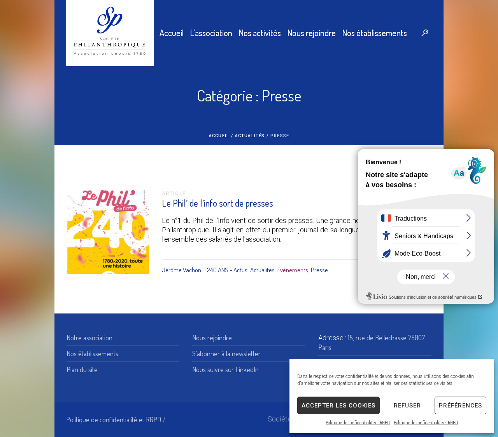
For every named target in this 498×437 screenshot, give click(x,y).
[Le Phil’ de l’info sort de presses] (108, 232)
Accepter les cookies (338, 405)
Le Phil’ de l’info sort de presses (217, 203)
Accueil (219, 135)
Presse (319, 270)
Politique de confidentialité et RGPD (358, 422)
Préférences (460, 405)
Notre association (89, 337)
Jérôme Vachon (181, 270)
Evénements (292, 270)
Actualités (250, 135)
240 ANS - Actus (227, 270)
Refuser (407, 405)
